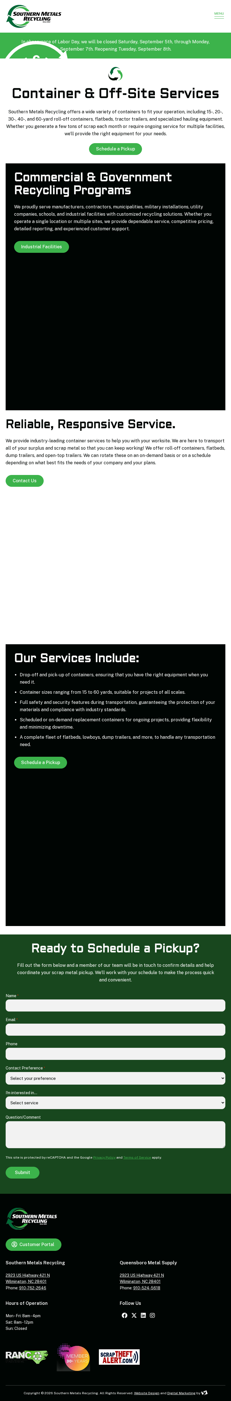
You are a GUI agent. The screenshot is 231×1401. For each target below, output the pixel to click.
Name (12, 996)
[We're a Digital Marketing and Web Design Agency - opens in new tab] (204, 1393)
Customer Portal (36, 1244)
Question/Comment (23, 1117)
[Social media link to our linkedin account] (143, 1315)
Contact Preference (25, 1068)
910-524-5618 (146, 1288)
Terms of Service (137, 1157)
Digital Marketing (181, 1393)
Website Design (146, 1393)
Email (12, 1019)
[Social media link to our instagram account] (152, 1315)
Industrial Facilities (41, 246)
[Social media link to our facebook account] (124, 1315)
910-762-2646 (32, 1288)
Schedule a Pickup (115, 149)
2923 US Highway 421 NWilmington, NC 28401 (28, 1278)
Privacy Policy (104, 1157)
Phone (11, 1044)
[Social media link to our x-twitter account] (134, 1315)
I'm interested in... (21, 1093)
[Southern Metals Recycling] (105, 16)
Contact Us (25, 480)
